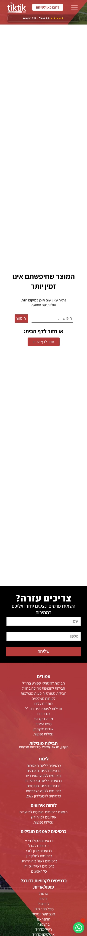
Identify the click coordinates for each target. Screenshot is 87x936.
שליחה (43, 651)
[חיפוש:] (52, 319)
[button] (78, 927)
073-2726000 (47, 7)
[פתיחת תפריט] (74, 8)
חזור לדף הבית (43, 341)
